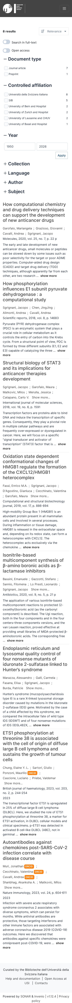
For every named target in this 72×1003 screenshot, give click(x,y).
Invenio (39, 996)
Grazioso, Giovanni (49, 228)
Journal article (17, 68)
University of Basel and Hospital (28, 124)
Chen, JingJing (42, 307)
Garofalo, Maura (43, 387)
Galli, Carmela (45, 678)
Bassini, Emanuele (15, 579)
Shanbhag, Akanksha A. (19, 882)
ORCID (32, 773)
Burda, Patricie (13, 688)
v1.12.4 (51, 996)
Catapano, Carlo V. (16, 397)
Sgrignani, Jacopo (40, 233)
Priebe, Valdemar (44, 778)
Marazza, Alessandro (17, 678)
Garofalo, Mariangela (17, 228)
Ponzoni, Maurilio (15, 773)
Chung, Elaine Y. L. (16, 768)
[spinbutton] (19, 146)
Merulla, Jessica (40, 392)
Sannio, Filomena (14, 584)
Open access (21, 50)
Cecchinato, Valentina (51, 491)
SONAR (25, 996)
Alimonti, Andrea (14, 313)
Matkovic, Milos (14, 392)
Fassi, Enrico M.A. (15, 486)
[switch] (6, 42)
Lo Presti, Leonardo (44, 584)
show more (48, 276)
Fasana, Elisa (12, 683)
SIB (11, 100)
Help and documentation (23, 978)
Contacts (41, 983)
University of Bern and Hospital (27, 106)
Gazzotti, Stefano (43, 579)
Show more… (41, 397)
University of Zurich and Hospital (28, 112)
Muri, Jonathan (13, 866)
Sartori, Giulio (42, 768)
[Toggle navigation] (64, 8)
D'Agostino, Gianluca (17, 491)
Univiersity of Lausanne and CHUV (29, 118)
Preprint (13, 74)
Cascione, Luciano (15, 778)
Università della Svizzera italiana (28, 94)
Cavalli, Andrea (13, 233)
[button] (22, 59)
